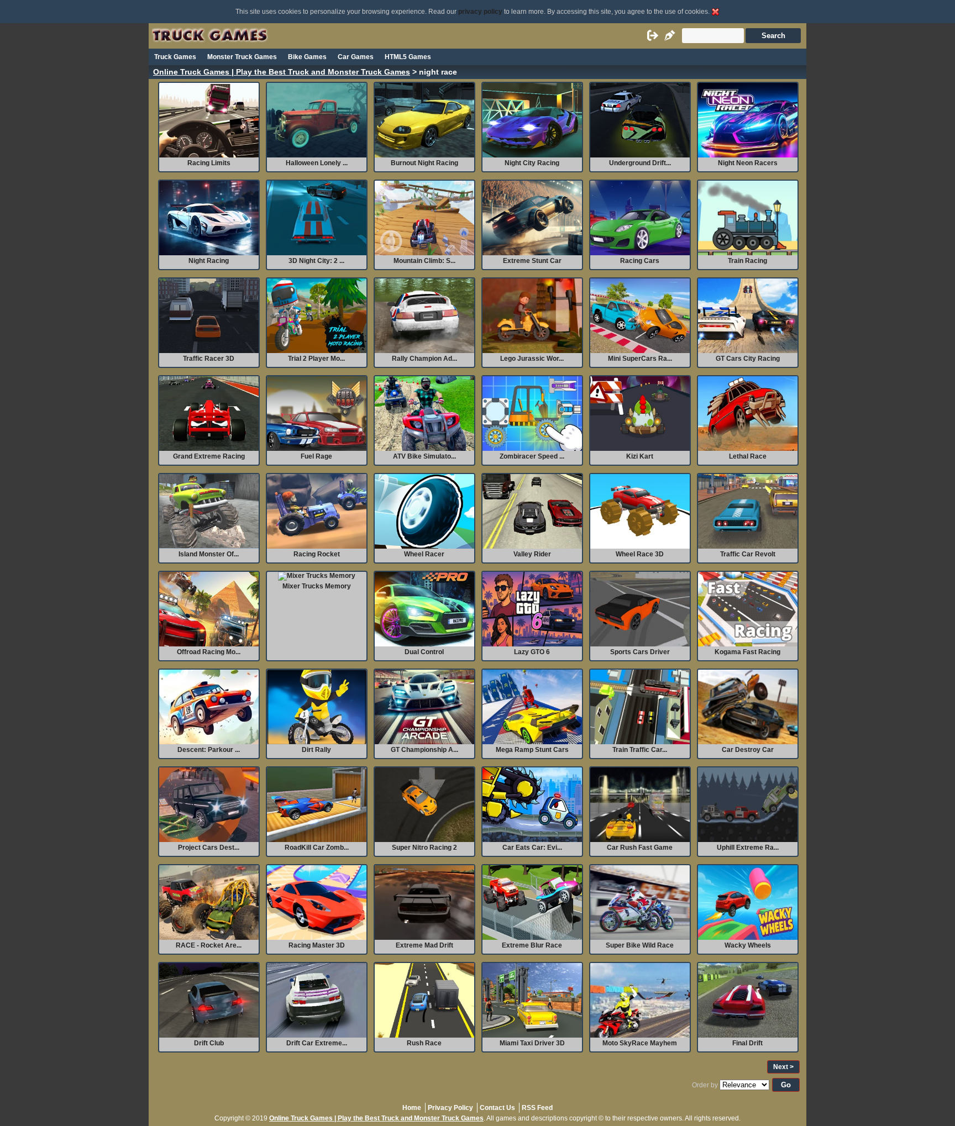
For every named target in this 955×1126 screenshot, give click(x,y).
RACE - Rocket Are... (209, 945)
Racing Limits (208, 163)
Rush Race (424, 1043)
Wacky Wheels (748, 945)
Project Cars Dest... (208, 847)
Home (411, 1108)
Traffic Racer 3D (208, 358)
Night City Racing (532, 163)
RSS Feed (537, 1108)
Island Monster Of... (209, 554)
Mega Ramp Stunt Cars (532, 750)
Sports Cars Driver (640, 652)
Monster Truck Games (242, 57)
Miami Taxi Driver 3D (532, 1043)
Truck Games (175, 57)
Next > (783, 1067)
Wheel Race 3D (640, 554)
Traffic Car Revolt (747, 554)
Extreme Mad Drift (424, 945)
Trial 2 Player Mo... (316, 358)
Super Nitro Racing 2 (424, 847)
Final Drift (747, 1043)
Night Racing (208, 261)
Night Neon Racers (748, 163)
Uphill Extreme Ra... (748, 847)
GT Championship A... (424, 750)
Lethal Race (748, 456)
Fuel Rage (316, 456)
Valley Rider (532, 554)
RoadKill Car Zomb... (317, 847)
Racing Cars (639, 261)
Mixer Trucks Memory (316, 586)
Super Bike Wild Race (640, 945)
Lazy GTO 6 (532, 652)
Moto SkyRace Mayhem (639, 1043)
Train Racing (747, 261)
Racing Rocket (316, 554)
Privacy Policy (450, 1108)
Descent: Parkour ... (208, 750)
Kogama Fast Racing (747, 652)
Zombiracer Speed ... (532, 456)
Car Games (356, 57)
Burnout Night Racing (424, 163)
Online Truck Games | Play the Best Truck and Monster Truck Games (281, 72)
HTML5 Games (408, 57)
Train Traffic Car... (639, 750)
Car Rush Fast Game (640, 847)
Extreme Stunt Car (532, 261)
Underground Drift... (640, 163)
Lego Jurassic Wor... (532, 358)
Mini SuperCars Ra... (640, 358)
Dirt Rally (316, 750)
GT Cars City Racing (748, 358)
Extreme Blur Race (532, 945)
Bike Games (307, 57)
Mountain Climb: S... (424, 261)
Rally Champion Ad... (424, 358)
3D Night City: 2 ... (316, 261)
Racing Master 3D (316, 945)
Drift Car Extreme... (316, 1043)
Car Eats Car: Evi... (532, 847)
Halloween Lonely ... (317, 163)
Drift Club (209, 1043)
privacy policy (480, 11)
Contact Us (497, 1108)
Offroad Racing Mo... (208, 652)
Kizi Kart (639, 456)
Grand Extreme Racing (209, 456)
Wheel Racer (424, 554)
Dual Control (424, 652)
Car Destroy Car (748, 750)
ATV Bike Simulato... (424, 456)
